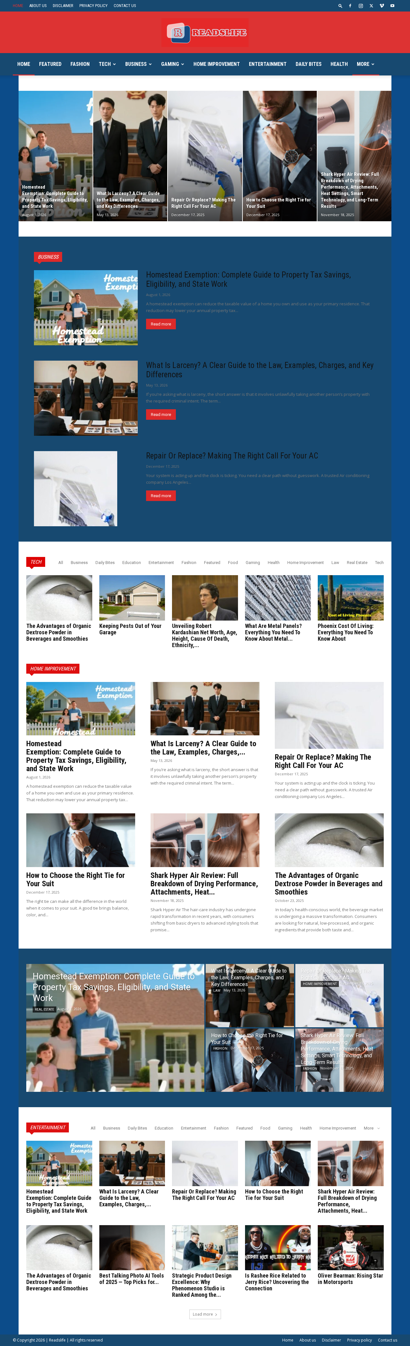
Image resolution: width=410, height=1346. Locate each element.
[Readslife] (205, 32)
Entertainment (268, 64)
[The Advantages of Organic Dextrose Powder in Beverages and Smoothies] (59, 597)
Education (131, 562)
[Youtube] (392, 6)
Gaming (170, 64)
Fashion (80, 64)
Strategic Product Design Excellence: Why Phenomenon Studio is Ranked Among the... (202, 1285)
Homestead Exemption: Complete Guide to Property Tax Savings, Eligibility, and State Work (76, 756)
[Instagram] (360, 6)
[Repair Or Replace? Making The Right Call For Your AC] (205, 156)
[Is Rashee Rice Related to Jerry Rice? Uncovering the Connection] (278, 1247)
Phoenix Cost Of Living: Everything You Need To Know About (345, 632)
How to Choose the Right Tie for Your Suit (75, 879)
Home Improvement (216, 64)
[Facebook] (350, 6)
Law (335, 562)
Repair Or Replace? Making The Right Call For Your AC (232, 455)
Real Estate (357, 562)
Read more (161, 324)
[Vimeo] (382, 6)
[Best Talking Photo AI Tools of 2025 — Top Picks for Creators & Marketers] (132, 1247)
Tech (105, 64)
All (60, 562)
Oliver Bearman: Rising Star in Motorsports (350, 1278)
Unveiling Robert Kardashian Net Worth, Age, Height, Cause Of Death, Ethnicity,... (204, 635)
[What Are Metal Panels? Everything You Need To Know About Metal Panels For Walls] (278, 597)
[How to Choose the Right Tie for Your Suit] (280, 156)
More (363, 64)
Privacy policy (93, 5)
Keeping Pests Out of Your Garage (130, 629)
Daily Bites (309, 64)
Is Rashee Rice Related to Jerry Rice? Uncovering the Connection (277, 1282)
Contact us (125, 5)
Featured (50, 64)
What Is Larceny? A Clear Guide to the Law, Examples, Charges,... (203, 747)
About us (38, 5)
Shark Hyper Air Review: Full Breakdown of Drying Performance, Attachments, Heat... (204, 883)
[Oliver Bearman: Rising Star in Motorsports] (351, 1247)
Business (136, 64)
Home (18, 5)
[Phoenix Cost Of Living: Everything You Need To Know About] (351, 597)
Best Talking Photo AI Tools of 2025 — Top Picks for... (131, 1278)
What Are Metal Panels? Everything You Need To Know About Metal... (273, 632)
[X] (371, 6)
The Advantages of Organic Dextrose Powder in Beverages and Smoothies (58, 632)
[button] (340, 5)
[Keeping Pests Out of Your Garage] (132, 597)
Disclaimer (63, 5)
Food (233, 562)
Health (339, 64)
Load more (203, 1314)
